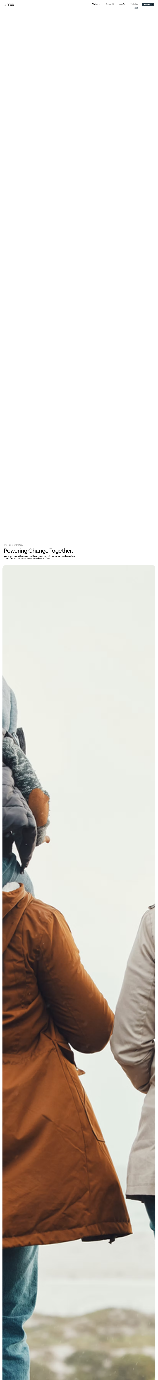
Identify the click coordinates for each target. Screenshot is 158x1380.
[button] (134, 4)
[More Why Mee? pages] (99, 4)
